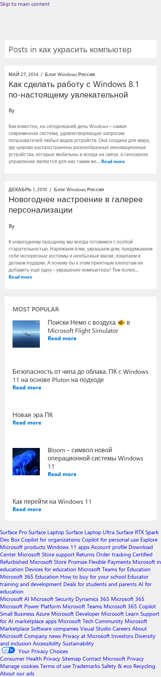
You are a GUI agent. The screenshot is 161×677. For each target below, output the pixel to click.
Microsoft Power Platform (30, 606)
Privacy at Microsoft (86, 636)
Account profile (109, 547)
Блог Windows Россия (70, 74)
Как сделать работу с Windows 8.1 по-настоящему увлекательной (74, 89)
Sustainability (78, 643)
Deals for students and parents (100, 584)
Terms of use (55, 666)
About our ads (17, 673)
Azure (43, 613)
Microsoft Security (52, 598)
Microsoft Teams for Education (114, 569)
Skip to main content (25, 3)
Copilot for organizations (50, 539)
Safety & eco (117, 666)
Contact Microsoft (103, 658)
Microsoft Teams (82, 606)
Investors (122, 636)
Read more (113, 161)
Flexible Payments (110, 561)
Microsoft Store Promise (58, 561)
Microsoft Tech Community (90, 621)
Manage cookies (19, 666)
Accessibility (47, 643)
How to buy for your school (93, 576)
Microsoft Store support (46, 554)
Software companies (55, 628)
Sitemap (71, 658)
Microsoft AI (14, 598)
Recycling (144, 666)
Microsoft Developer (75, 613)
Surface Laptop (46, 532)
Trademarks (86, 666)
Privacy (135, 658)
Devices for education (50, 569)
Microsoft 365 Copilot (130, 606)
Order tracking (113, 554)
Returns (85, 554)
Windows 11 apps (68, 547)
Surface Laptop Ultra (90, 532)
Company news (42, 636)
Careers (122, 628)
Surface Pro (13, 532)
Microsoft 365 (128, 598)
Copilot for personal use (110, 539)
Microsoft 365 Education (29, 576)
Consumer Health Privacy (30, 658)
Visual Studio (95, 628)
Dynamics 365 (92, 598)
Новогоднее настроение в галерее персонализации (76, 204)
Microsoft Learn (120, 613)
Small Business (17, 613)
